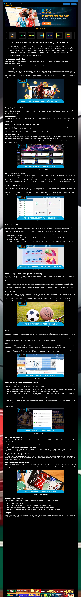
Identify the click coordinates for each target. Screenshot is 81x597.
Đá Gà (43, 4)
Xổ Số (33, 4)
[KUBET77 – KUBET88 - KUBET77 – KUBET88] (8, 4)
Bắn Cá (38, 4)
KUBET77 (16, 4)
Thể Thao (22, 4)
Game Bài (28, 4)
